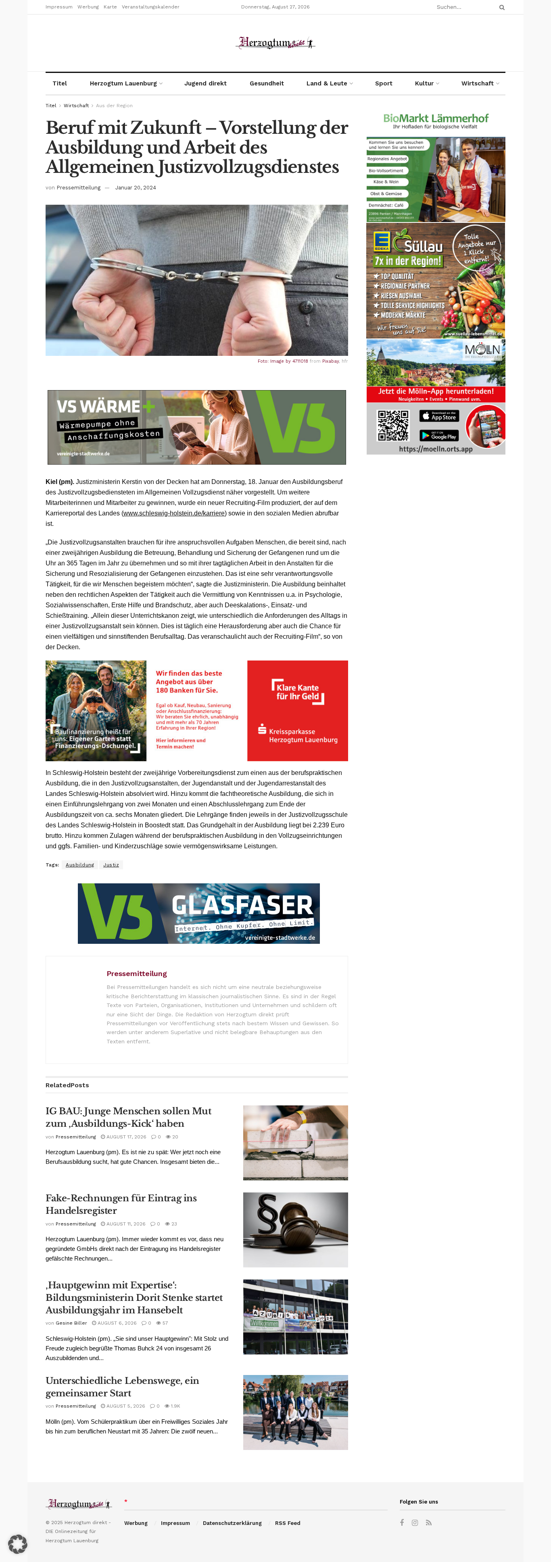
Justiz (111, 865)
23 (173, 1224)
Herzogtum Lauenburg (123, 83)
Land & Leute (327, 83)
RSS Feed (288, 1523)
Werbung (88, 7)
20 (174, 1137)
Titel (59, 83)
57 (164, 1323)
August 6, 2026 (116, 1323)
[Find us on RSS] (429, 1523)
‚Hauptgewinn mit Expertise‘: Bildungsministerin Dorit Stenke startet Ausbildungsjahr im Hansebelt (134, 1298)
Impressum (59, 7)
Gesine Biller (71, 1323)
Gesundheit (267, 83)
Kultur (424, 83)
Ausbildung (80, 865)
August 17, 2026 (125, 1137)
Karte (110, 7)
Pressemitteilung (78, 188)
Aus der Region (114, 105)
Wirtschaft (477, 83)
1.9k (174, 1406)
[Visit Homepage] (275, 43)
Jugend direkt (205, 83)
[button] (17, 1544)
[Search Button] (500, 7)
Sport (383, 83)
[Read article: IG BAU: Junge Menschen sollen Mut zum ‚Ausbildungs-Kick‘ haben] (295, 1142)
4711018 (300, 361)
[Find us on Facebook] (402, 1523)
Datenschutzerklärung (232, 1523)
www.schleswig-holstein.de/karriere (174, 513)
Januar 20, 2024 (135, 188)
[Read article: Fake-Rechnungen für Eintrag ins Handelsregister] (295, 1229)
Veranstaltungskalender (150, 7)
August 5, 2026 (125, 1406)
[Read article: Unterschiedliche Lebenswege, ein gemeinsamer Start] (295, 1412)
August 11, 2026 (125, 1224)
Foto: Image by (275, 361)
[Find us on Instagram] (415, 1523)
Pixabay (330, 361)
